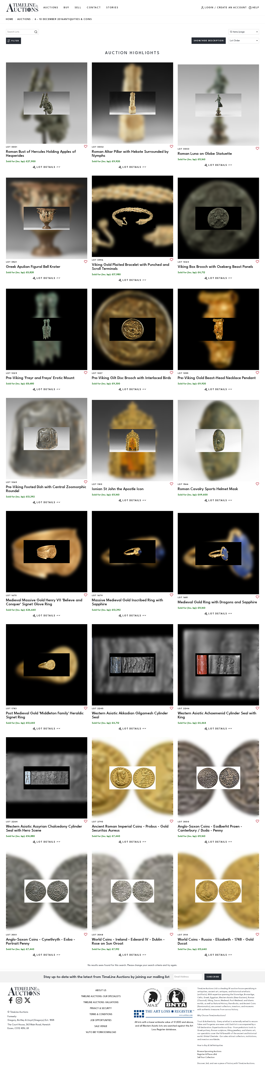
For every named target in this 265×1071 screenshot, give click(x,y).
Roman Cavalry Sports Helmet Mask (208, 489)
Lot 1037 (97, 373)
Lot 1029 (11, 373)
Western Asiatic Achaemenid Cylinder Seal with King (217, 715)
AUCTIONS (50, 7)
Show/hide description (209, 41)
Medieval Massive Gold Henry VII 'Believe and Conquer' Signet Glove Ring (44, 602)
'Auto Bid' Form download (101, 1032)
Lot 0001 (11, 147)
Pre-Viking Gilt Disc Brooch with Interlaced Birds (131, 378)
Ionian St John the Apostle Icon (118, 489)
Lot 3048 (97, 935)
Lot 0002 (98, 147)
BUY (66, 7)
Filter (15, 41)
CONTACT (94, 7)
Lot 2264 (12, 822)
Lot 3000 (183, 822)
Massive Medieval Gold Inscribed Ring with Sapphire (127, 602)
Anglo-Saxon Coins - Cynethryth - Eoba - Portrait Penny (40, 941)
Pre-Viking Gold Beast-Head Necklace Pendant (217, 378)
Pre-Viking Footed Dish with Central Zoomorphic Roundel (46, 489)
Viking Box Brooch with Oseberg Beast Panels (215, 267)
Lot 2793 (97, 822)
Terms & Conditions (100, 1014)
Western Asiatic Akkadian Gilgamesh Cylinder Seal (130, 715)
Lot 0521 (11, 262)
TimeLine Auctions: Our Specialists (101, 996)
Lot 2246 (183, 708)
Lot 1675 (11, 595)
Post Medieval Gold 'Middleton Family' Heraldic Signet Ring (45, 715)
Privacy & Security (101, 1008)
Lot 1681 (183, 597)
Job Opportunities (100, 1020)
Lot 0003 (183, 149)
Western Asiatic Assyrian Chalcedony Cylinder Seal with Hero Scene (44, 828)
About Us (100, 990)
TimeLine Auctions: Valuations (101, 1002)
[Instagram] (19, 1000)
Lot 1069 (11, 482)
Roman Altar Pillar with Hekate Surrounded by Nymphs (130, 154)
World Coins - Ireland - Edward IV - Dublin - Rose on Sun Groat (128, 941)
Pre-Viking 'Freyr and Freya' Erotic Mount (40, 378)
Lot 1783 (11, 708)
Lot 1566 (183, 484)
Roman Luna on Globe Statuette (205, 154)
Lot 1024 (183, 262)
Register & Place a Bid (207, 1054)
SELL (78, 7)
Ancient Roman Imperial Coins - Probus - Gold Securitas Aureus (130, 828)
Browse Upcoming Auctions (209, 1051)
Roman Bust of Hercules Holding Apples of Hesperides (41, 154)
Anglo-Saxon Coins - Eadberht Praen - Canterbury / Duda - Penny (210, 828)
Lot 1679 (97, 595)
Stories (112, 7)
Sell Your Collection (206, 1057)
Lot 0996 (97, 260)
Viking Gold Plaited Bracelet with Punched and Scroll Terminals (130, 267)
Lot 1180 (97, 484)
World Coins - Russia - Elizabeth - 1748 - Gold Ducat (215, 941)
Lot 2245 (97, 708)
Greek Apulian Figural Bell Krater (33, 267)
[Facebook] (11, 1000)
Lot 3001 (11, 935)
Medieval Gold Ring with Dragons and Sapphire (217, 602)
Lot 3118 (183, 935)
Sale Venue (100, 1026)
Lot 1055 (183, 373)
